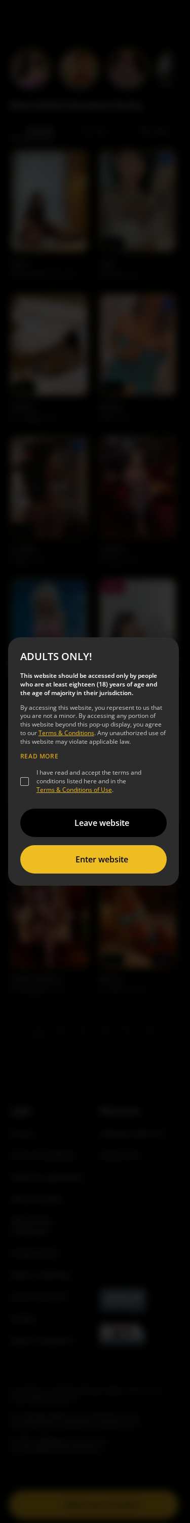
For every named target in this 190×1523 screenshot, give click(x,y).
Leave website (101, 822)
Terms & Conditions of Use (74, 789)
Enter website (101, 859)
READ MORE (39, 756)
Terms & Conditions (66, 733)
